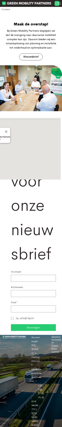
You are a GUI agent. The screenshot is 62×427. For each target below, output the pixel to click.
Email (14, 302)
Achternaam (17, 287)
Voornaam (16, 271)
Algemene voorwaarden (56, 339)
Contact (55, 351)
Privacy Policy (54, 347)
